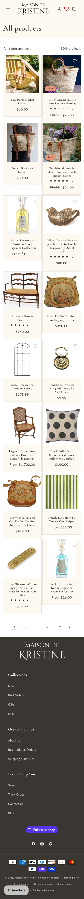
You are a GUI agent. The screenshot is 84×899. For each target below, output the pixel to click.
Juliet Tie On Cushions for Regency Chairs (62, 318)
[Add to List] (35, 61)
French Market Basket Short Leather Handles (61, 101)
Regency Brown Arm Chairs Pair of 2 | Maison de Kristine (22, 455)
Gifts (11, 704)
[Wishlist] (66, 8)
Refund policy (71, 877)
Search (13, 785)
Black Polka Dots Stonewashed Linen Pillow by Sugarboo (61, 455)
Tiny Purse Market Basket (22, 101)
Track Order (16, 794)
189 (58, 627)
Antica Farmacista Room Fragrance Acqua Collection (61, 587)
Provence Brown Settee (22, 318)
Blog (11, 813)
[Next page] (69, 626)
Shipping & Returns (21, 759)
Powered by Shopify (48, 877)
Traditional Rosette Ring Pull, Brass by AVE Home (61, 388)
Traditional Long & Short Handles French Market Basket (62, 172)
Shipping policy (65, 884)
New (11, 686)
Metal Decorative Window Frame (22, 386)
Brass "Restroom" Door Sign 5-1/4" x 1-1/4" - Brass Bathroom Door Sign (22, 589)
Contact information (44, 890)
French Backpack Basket (22, 170)
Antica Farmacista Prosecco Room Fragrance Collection (22, 244)
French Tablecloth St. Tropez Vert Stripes (61, 519)
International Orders (22, 749)
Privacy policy (22, 884)
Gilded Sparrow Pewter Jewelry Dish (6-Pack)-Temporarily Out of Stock (61, 246)
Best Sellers (16, 695)
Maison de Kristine (25, 877)
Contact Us (15, 804)
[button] (8, 8)
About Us (14, 740)
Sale (11, 713)
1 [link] (14, 627)
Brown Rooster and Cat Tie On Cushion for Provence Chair (22, 521)
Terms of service (43, 884)
